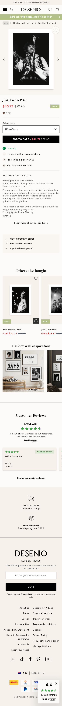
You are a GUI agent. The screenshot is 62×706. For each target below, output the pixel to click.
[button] (48, 691)
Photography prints (23, 23)
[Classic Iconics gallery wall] (23, 371)
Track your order (41, 619)
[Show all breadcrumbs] (6, 23)
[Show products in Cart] (57, 9)
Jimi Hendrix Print (47, 23)
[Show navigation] (4, 9)
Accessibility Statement (16, 630)
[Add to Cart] (36, 321)
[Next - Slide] (58, 59)
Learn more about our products (31, 223)
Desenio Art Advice (43, 608)
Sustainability (22, 624)
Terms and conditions (44, 624)
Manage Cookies (42, 646)
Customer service (42, 613)
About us (24, 608)
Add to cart (31, 139)
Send (31, 586)
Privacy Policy (27, 594)
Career (25, 619)
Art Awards (23, 644)
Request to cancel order (46, 641)
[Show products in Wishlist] (50, 9)
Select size (9, 123)
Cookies (37, 630)
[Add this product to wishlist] (55, 30)
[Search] (11, 9)
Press (26, 613)
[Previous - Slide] (3, 59)
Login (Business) (20, 650)
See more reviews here (31, 478)
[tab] (10, 94)
